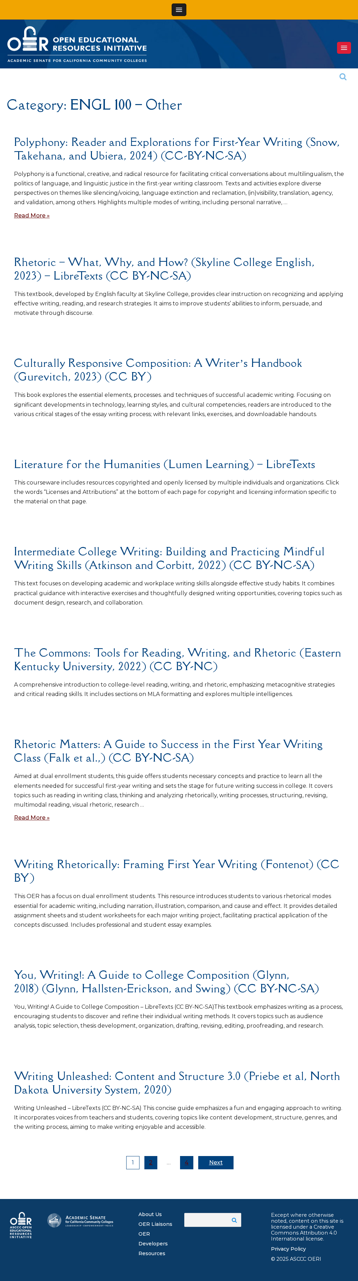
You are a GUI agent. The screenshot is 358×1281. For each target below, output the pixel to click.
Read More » (32, 215)
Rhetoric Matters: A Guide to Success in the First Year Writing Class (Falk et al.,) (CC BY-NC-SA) (168, 751)
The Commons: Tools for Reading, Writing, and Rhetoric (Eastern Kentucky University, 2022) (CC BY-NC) (177, 659)
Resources (151, 1253)
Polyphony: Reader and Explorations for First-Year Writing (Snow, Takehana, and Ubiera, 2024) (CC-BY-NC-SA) (177, 149)
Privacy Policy (288, 1249)
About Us (150, 1214)
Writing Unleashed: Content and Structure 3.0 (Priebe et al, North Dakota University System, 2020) (177, 1083)
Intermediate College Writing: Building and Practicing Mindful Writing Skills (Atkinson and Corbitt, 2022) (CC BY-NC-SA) (169, 558)
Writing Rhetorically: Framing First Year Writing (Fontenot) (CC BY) (177, 871)
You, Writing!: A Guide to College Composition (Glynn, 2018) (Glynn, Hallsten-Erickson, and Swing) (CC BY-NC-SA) (166, 981)
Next (216, 1162)
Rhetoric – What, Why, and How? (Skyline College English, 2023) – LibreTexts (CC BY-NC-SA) (164, 269)
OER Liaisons (155, 1224)
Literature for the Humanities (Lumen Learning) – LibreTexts (164, 464)
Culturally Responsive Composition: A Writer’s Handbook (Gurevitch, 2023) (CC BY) (158, 370)
